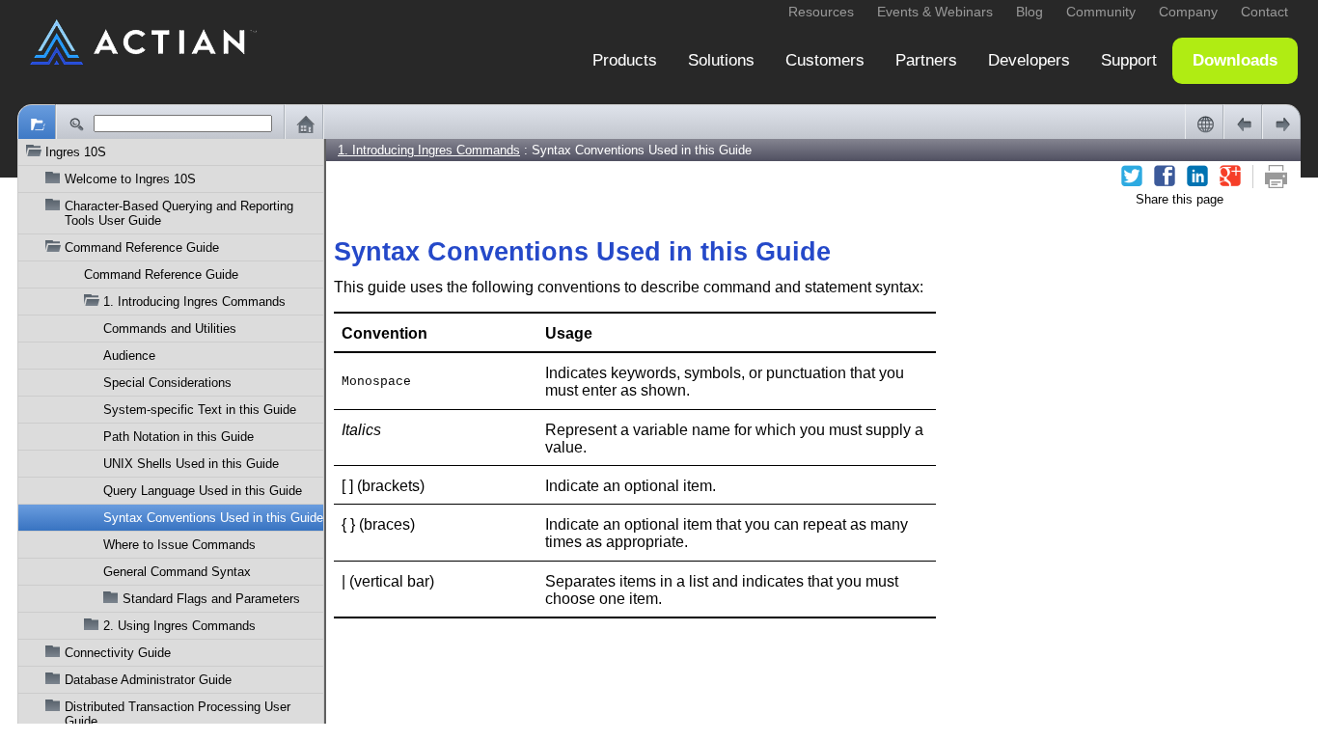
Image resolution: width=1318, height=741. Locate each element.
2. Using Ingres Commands (179, 625)
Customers (825, 60)
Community (1101, 11)
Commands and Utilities (169, 328)
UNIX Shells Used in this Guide (191, 463)
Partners (926, 60)
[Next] (1281, 123)
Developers (1029, 60)
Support (1129, 60)
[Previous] (1242, 123)
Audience (129, 355)
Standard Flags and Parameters (211, 598)
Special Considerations (167, 382)
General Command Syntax (177, 571)
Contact (1264, 11)
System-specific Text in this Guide (199, 409)
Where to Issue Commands (179, 544)
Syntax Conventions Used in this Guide (213, 517)
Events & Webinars (935, 11)
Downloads (1235, 60)
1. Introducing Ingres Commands (194, 301)
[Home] (304, 123)
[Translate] (1204, 123)
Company (1188, 11)
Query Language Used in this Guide (202, 490)
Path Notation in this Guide (178, 436)
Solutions (721, 60)
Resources (821, 11)
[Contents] (36, 123)
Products (624, 60)
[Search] (75, 123)
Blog (1029, 11)
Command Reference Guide (161, 274)
